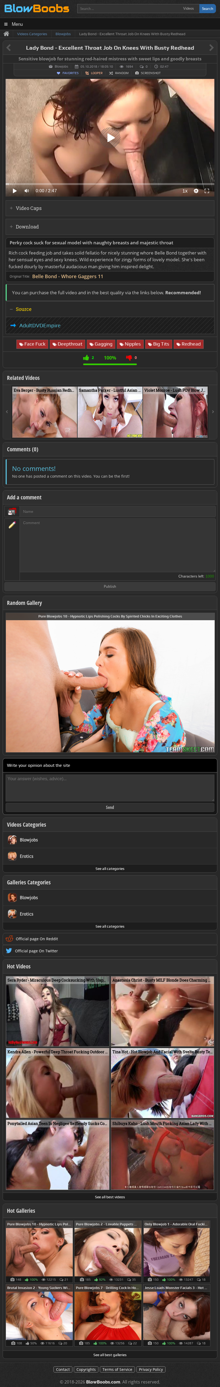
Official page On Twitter (36, 950)
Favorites (71, 73)
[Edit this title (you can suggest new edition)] (204, 48)
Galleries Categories (29, 882)
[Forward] (213, 412)
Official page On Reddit (37, 938)
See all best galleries (110, 1355)
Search (207, 8)
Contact (63, 1369)
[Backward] (7, 412)
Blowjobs (61, 66)
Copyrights (86, 1369)
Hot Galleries (21, 1210)
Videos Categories (26, 824)
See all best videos (110, 1197)
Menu (17, 23)
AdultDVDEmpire (40, 325)
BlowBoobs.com (103, 1382)
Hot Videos (19, 966)
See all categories (110, 868)
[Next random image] (210, 682)
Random (122, 73)
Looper (96, 73)
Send (110, 807)
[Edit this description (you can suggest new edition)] (209, 243)
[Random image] (70, 1252)
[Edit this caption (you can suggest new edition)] (212, 59)
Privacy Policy (151, 1369)
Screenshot (151, 73)
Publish (110, 586)
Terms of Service (117, 1369)
